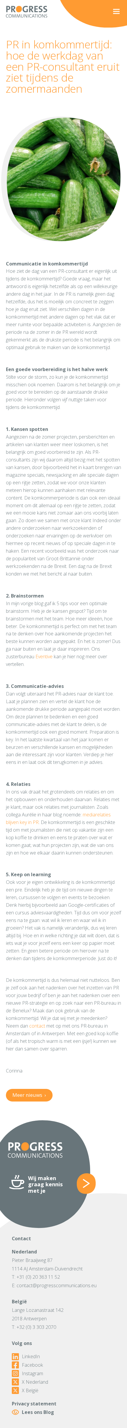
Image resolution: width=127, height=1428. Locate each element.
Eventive (44, 656)
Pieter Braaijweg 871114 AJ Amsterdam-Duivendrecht (47, 1264)
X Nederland (35, 1382)
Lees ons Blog (38, 1412)
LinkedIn (31, 1356)
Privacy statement (34, 1403)
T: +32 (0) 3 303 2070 (34, 1327)
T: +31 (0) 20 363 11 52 (36, 1277)
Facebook (32, 1365)
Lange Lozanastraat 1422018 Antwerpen (38, 1314)
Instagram (32, 1373)
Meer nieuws (29, 1095)
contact (37, 1026)
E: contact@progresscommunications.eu (54, 1285)
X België (30, 1390)
